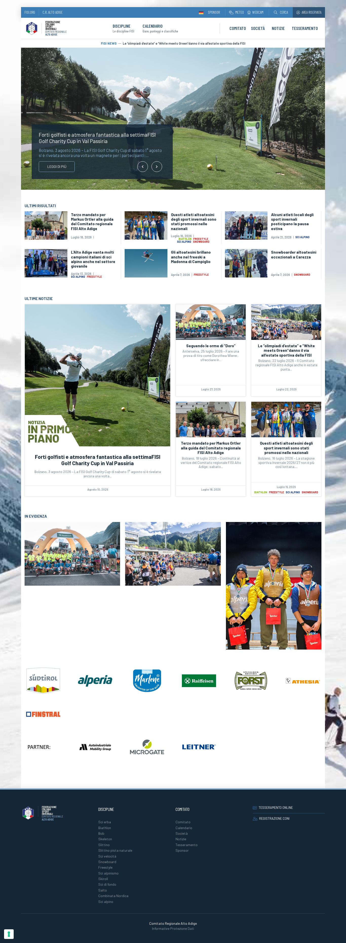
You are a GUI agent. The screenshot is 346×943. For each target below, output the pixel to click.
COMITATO (237, 28)
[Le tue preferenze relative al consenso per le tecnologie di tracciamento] (9, 934)
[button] (281, 12)
